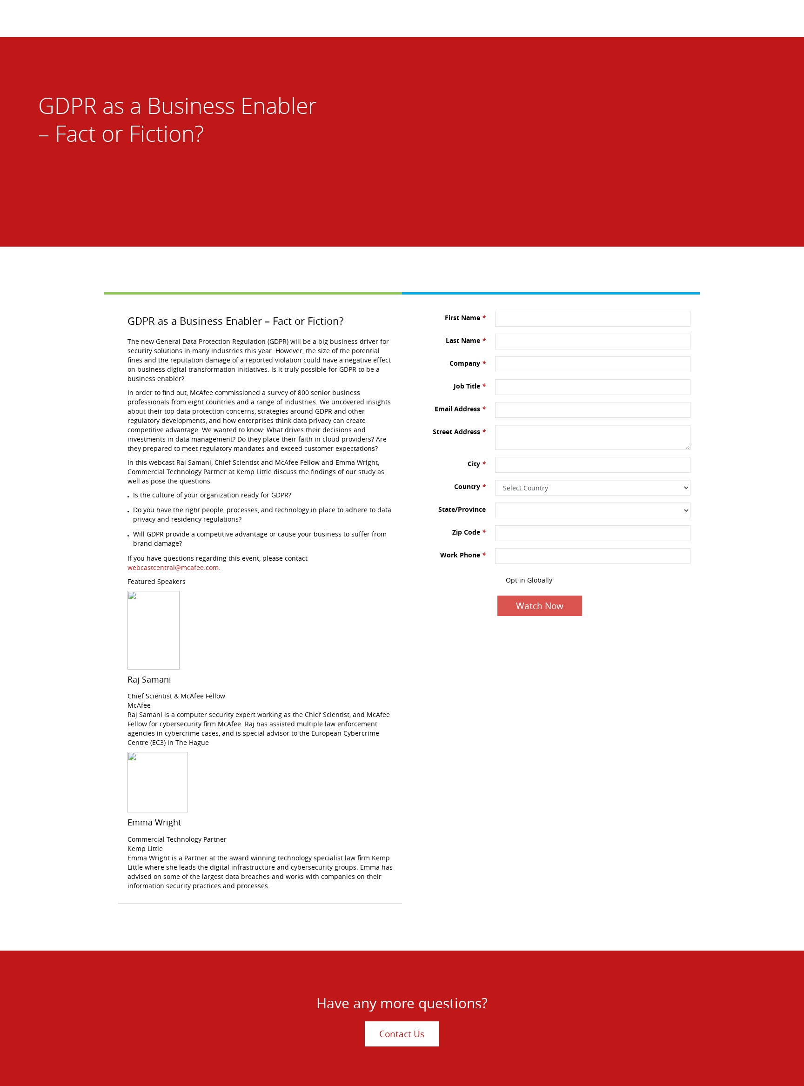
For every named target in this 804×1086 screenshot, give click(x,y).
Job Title (470, 386)
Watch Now (539, 606)
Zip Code (469, 532)
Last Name (466, 340)
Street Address (459, 431)
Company (467, 363)
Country (470, 486)
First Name (465, 317)
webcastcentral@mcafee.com (173, 567)
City (477, 463)
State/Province (462, 509)
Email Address (460, 408)
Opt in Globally (529, 580)
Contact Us (401, 1034)
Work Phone (463, 554)
